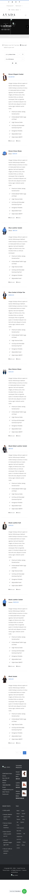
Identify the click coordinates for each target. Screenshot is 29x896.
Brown (18, 813)
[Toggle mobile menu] (26, 15)
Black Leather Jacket (16, 599)
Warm (18, 845)
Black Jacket (13, 676)
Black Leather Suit (15, 523)
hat (17, 822)
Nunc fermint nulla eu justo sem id (7, 834)
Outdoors (19, 833)
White (23, 845)
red (24, 833)
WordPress (15, 872)
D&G (18, 816)
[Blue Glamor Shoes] (5, 372)
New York (19, 830)
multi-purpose (20, 827)
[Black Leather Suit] (5, 525)
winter (18, 847)
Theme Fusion (6, 870)
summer (19, 839)
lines (18, 825)
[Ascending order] (22, 54)
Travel (24, 842)
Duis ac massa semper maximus (7, 825)
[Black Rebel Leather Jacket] (5, 449)
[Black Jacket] (5, 679)
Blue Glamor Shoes (15, 369)
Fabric (22, 816)
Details (18, 140)
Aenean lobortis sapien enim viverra (7, 817)
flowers (18, 819)
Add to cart (12, 140)
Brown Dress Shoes (15, 151)
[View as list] (15, 63)
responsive (19, 836)
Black (18, 810)
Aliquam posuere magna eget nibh (7, 842)
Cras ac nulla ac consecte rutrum (7, 851)
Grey (23, 819)
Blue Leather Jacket (15, 228)
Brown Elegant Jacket (16, 74)
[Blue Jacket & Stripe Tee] (5, 295)
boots (23, 810)
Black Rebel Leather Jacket (18, 446)
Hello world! (6, 810)
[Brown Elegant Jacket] (5, 77)
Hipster (22, 822)
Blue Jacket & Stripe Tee (17, 292)
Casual (23, 813)
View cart (24, 45)
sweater (19, 842)
